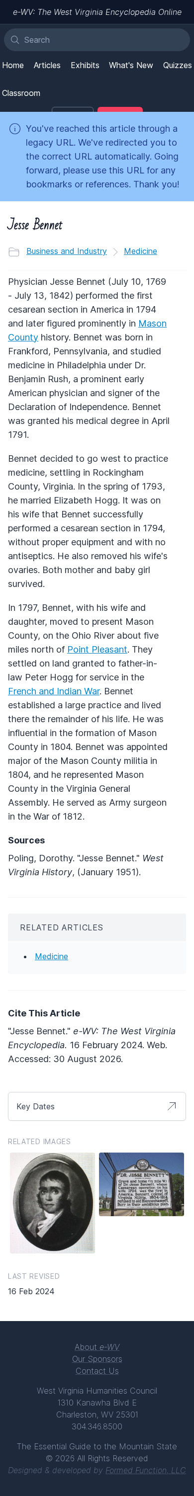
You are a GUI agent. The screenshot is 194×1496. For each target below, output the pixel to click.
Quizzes (177, 65)
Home (13, 65)
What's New (131, 65)
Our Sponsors (97, 1359)
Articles (47, 65)
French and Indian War (53, 691)
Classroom (21, 93)
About (97, 1347)
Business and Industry (66, 251)
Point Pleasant (97, 649)
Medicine (140, 251)
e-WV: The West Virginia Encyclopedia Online (97, 12)
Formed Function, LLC (145, 1470)
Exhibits (85, 65)
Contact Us (97, 1371)
